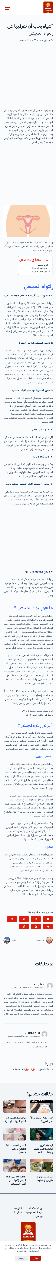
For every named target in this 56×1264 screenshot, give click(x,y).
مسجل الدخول (32, 1069)
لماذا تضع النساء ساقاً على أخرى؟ (41, 1119)
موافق (35, 1258)
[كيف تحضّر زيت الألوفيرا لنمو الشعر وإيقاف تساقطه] (41, 1134)
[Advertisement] (28, 76)
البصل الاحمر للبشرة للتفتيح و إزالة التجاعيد (16, 1149)
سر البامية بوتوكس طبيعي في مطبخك (43, 1178)
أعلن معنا (17, 1208)
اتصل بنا (18, 1212)
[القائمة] (7, 7)
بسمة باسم (39, 984)
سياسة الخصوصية (34, 1212)
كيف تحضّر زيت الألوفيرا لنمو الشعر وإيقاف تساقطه (43, 1149)
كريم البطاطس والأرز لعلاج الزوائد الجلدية (15, 1119)
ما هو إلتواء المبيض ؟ (40, 268)
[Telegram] (48, 926)
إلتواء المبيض (42, 265)
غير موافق (22, 1258)
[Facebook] (48, 919)
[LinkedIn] (12, 919)
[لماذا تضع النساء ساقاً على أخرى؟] (41, 1106)
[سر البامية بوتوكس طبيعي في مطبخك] (41, 1165)
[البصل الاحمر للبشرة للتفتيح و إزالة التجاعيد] (14, 1134)
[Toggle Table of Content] (46, 260)
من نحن (39, 1216)
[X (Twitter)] (36, 919)
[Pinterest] (24, 919)
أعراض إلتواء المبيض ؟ (40, 271)
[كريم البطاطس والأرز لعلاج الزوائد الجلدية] (14, 1106)
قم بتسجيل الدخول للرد (18, 987)
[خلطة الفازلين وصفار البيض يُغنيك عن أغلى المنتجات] (14, 1165)
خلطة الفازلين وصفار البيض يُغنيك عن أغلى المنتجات (15, 1180)
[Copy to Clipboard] (24, 926)
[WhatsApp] (36, 926)
